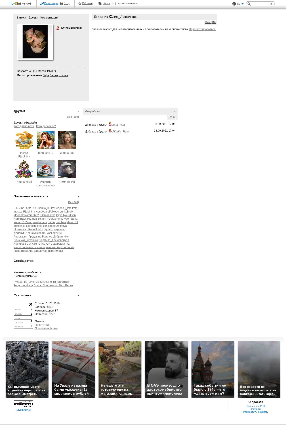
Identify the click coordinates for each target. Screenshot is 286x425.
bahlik (51, 222)
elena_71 (72, 222)
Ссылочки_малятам (56, 281)
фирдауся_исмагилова (48, 250)
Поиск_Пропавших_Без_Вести (53, 285)
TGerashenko (55, 218)
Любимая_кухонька (26, 240)
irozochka (19, 225)
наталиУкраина (23, 250)
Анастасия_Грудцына (27, 236)
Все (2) (172, 117)
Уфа (46, 75)
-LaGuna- (19, 208)
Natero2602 (31, 215)
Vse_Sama (71, 218)
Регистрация (51, 3)
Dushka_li (42, 208)
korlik (46, 225)
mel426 (54, 225)
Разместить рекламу (255, 412)
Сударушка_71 (60, 243)
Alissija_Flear (120, 131)
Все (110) (73, 116)
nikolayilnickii (35, 229)
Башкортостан (59, 75)
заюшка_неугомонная (60, 247)
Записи (21, 17)
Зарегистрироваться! (202, 29)
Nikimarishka (47, 215)
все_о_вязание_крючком (29, 247)
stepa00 (41, 233)
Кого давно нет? (24, 126)
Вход (66, 3)
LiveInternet (21, 4)
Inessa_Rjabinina (24, 211)
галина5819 (45, 153)
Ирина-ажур (24, 182)
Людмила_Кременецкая (54, 240)
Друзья (33, 17)
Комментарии (49, 17)
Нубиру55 (20, 243)
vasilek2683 (54, 233)
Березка (47, 236)
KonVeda (41, 211)
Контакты (255, 409)
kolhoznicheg (34, 225)
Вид (240, 4)
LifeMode (53, 211)
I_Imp (68, 208)
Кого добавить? (46, 126)
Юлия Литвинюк (58, 28)
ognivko (48, 229)
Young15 (19, 222)
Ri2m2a (32, 218)
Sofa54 (42, 218)
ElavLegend (56, 208)
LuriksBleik (66, 211)
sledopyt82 (20, 233)
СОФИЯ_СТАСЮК (38, 243)
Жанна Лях (67, 153)
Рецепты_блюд (23, 285)
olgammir (59, 229)
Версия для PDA (255, 406)
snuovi (32, 233)
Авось (106, 3)
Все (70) (73, 202)
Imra (75, 208)
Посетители (42, 324)
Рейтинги (87, 3)
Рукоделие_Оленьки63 (28, 281)
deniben (61, 222)
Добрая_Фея (61, 236)
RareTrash (20, 218)
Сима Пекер (67, 182)
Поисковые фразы (46, 328)
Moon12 (19, 215)
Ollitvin (71, 215)
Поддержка (234, 4)
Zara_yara (31, 222)
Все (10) (210, 22)
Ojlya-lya (61, 215)
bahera (42, 222)
